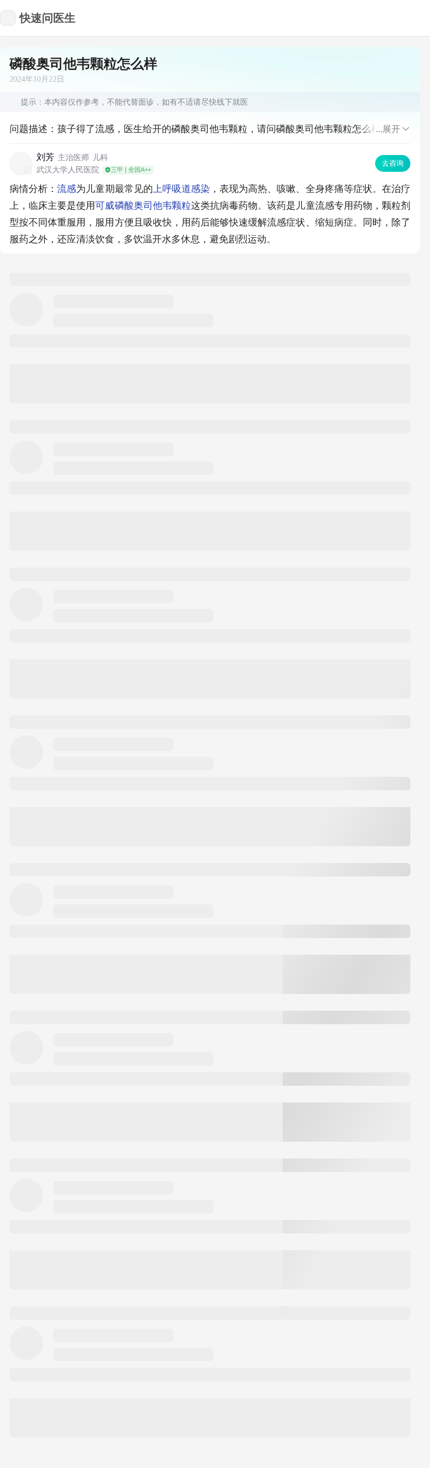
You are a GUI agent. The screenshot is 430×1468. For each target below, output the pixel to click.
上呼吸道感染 (181, 189)
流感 (66, 189)
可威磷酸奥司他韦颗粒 (142, 205)
